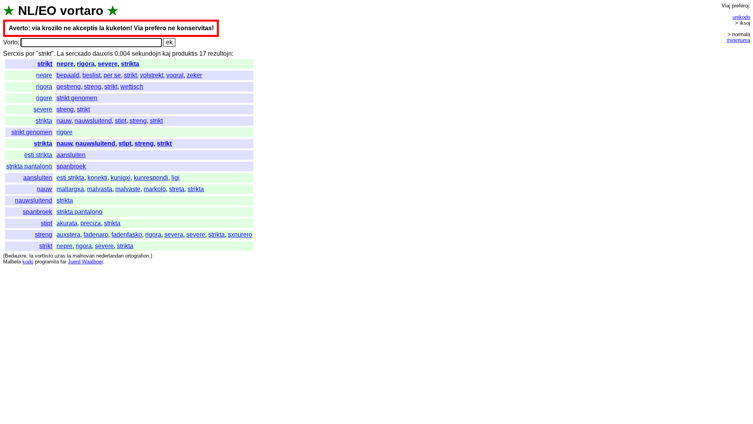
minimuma (738, 40)
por (30, 53)
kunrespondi (151, 177)
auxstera (68, 234)
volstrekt (151, 75)
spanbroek (71, 166)
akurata (66, 223)
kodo (27, 262)
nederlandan (110, 256)
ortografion (137, 256)
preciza (90, 223)
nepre (65, 63)
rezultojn (220, 53)
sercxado (78, 53)
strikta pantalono (29, 166)
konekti (97, 177)
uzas (60, 256)
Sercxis (13, 53)
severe (108, 63)
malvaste (127, 189)
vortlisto (44, 256)
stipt (120, 120)
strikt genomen (76, 98)
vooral (175, 75)
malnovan (84, 256)
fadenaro (96, 234)
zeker (194, 75)
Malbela (12, 262)
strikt (44, 63)
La (60, 53)
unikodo (741, 17)
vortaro (82, 11)
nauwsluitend (93, 120)
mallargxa (70, 189)
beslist (91, 75)
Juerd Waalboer (85, 262)
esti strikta (38, 155)
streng (92, 86)
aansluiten (70, 155)
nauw (63, 120)
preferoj (740, 6)
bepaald (67, 75)
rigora (86, 63)
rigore (44, 98)
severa (173, 234)
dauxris (103, 53)
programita (47, 262)
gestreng (68, 86)
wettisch (131, 86)
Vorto (10, 42)
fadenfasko (126, 234)
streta (176, 189)
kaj (166, 53)
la (31, 256)
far (63, 262)
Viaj (726, 6)
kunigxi (121, 177)
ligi (175, 177)
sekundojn (146, 53)
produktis (185, 53)
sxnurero (240, 234)
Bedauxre (15, 256)
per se (112, 75)
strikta (130, 63)
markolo (155, 189)
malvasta (99, 189)
